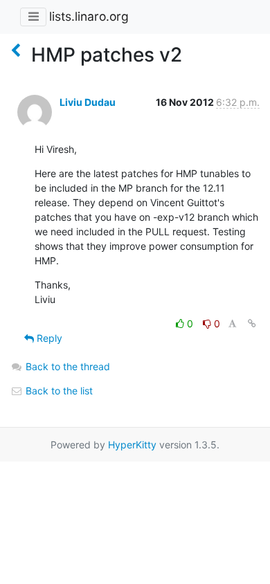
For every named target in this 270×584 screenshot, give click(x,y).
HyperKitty (132, 444)
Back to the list (58, 390)
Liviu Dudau (88, 102)
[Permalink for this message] (252, 323)
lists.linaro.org (89, 16)
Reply (48, 338)
